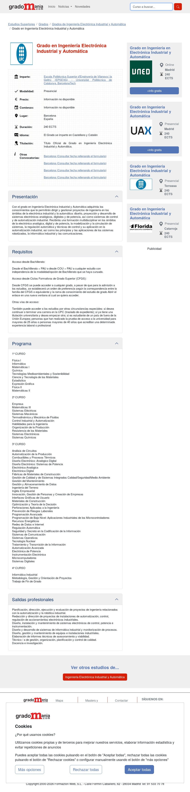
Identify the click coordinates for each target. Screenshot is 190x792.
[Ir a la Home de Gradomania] (35, 700)
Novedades (82, 6)
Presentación (25, 196)
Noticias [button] (64, 6)
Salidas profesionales (33, 599)
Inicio (51, 6)
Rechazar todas (86, 769)
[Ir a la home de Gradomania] (26, 6)
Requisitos (22, 251)
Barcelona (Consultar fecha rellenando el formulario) (75, 156)
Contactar (121, 700)
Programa (21, 343)
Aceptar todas (139, 769)
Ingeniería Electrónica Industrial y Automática (95, 677)
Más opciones (29, 769)
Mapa (59, 700)
